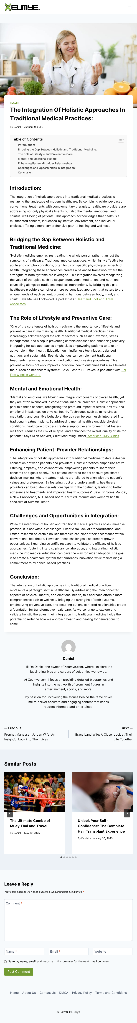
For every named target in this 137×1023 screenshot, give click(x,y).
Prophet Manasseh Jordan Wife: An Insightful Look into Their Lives (29, 734)
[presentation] (34, 792)
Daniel (17, 127)
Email (55, 951)
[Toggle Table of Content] (119, 140)
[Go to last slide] (10, 813)
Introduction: (26, 145)
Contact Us (48, 992)
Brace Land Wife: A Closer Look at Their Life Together (104, 734)
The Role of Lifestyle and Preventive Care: (45, 154)
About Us (29, 992)
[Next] (127, 813)
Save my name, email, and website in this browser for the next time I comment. (59, 961)
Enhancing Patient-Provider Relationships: (45, 163)
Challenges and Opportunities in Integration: (46, 168)
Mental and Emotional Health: (37, 158)
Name (11, 951)
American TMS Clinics (103, 436)
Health (14, 102)
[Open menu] (129, 7)
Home (14, 992)
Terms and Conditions (111, 992)
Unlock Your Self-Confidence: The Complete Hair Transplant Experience (101, 826)
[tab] (61, 857)
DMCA (63, 992)
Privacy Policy (82, 992)
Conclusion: (25, 172)
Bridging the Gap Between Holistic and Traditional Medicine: (57, 149)
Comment (14, 903)
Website (100, 951)
